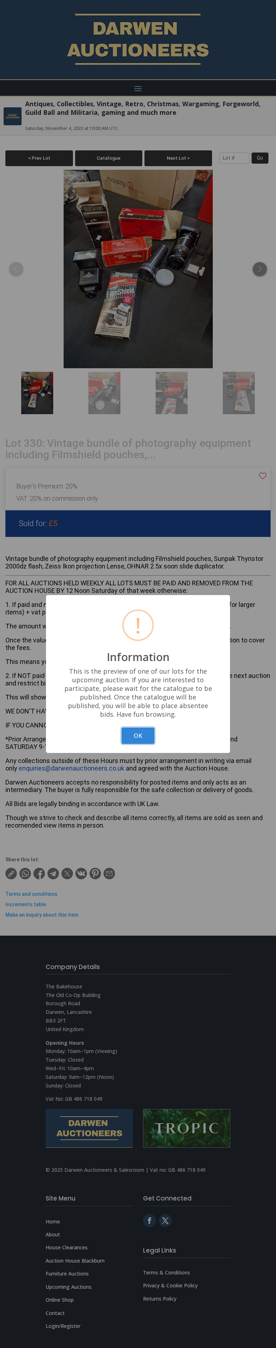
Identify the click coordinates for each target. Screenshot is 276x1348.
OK (138, 735)
